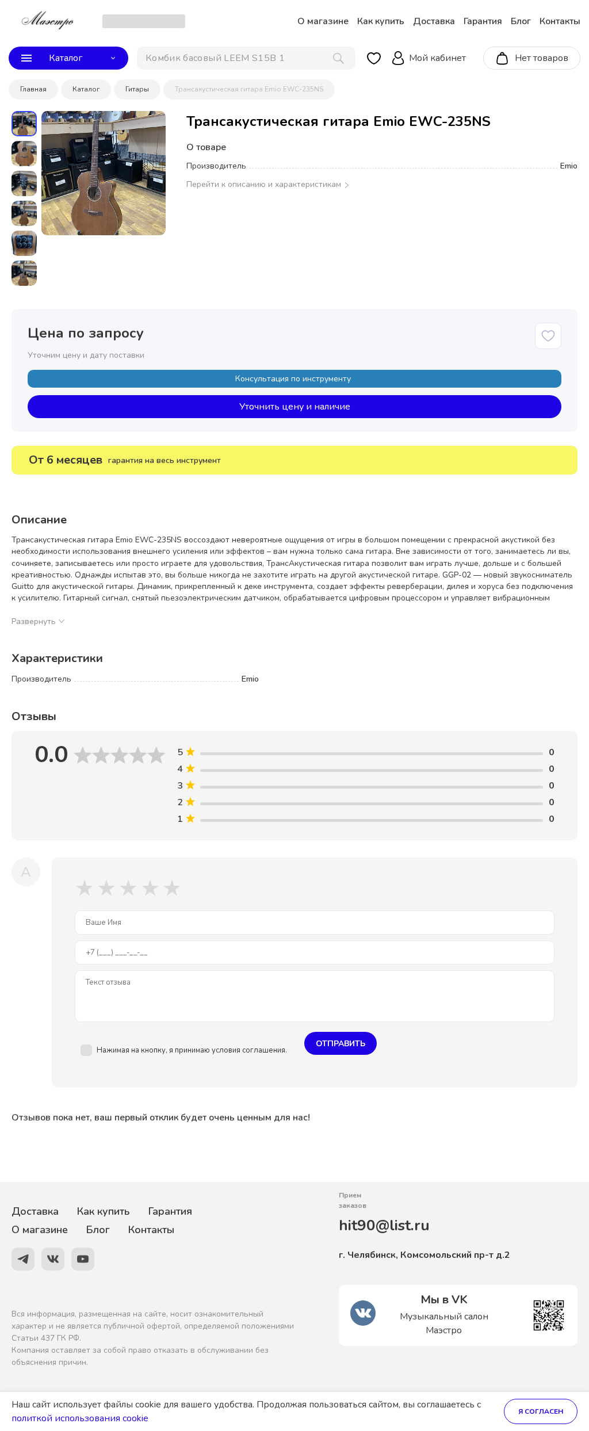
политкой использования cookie (80, 1418)
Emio (568, 165)
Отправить (340, 1043)
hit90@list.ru (384, 1225)
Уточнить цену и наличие (294, 406)
